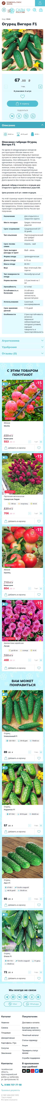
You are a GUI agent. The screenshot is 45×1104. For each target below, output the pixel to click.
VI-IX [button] (34, 650)
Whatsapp (34, 1004)
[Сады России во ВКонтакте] (19, 997)
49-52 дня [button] (23, 814)
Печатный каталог (30, 1035)
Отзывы (9, 353)
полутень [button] (24, 504)
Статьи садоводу (29, 1040)
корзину (24, 103)
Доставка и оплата (30, 1022)
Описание (8, 125)
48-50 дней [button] (11, 890)
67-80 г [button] (9, 887)
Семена (4, 1027)
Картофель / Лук (8, 1043)
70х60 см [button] (35, 741)
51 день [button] (37, 961)
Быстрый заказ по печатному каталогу (31, 1028)
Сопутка (5, 1048)
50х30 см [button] (23, 890)
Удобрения (9, 347)
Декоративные (8, 1038)
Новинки (5, 1022)
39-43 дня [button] (23, 741)
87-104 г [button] (12, 814)
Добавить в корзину (17, 448)
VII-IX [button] (35, 504)
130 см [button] (13, 504)
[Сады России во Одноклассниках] (31, 997)
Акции (25, 1045)
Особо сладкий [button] (23, 887)
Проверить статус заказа (30, 1051)
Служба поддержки (31, 1058)
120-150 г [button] (12, 741)
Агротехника (10, 340)
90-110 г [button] (10, 961)
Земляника (6, 1053)
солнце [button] (25, 650)
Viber (15, 1004)
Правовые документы (10, 1090)
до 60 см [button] (14, 650)
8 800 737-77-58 (13, 1084)
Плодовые (5, 1033)
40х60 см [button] (35, 814)
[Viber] (26, 116)
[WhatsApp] (33, 116)
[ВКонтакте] (12, 116)
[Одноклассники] (19, 116)
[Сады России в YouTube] (25, 997)
